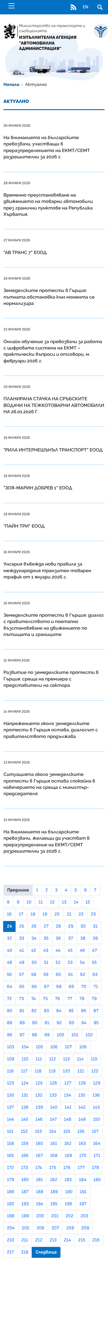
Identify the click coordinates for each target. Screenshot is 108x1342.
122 (94, 1071)
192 (10, 1204)
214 (67, 1240)
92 (59, 1023)
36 (58, 938)
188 (39, 1192)
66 (34, 987)
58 (33, 974)
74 (33, 999)
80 (9, 1011)
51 (46, 962)
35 (45, 938)
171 (97, 1155)
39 (95, 938)
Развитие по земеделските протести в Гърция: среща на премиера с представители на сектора (50, 679)
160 (39, 1143)
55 (94, 962)
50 (34, 962)
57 (21, 974)
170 (82, 1155)
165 (10, 1155)
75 (45, 999)
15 (88, 902)
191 (83, 1192)
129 (96, 1083)
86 (83, 1011)
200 (40, 1216)
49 (21, 962)
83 (46, 1011)
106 (54, 1047)
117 (24, 1071)
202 (69, 1216)
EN (85, 7)
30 (83, 926)
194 (39, 1204)
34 (33, 938)
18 (33, 914)
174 (38, 1168)
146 (39, 1119)
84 (58, 1011)
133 (53, 1095)
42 (33, 950)
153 (38, 1131)
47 (94, 950)
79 (94, 999)
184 (82, 1180)
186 (10, 1192)
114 (80, 1059)
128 (82, 1083)
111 (39, 1059)
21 (69, 914)
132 (39, 1095)
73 (21, 999)
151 (10, 1131)
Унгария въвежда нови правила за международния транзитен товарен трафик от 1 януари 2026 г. (47, 570)
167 (39, 1155)
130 (10, 1095)
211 (24, 1240)
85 (71, 1011)
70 (83, 987)
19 (44, 914)
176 (67, 1168)
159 (25, 1143)
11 (41, 902)
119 (52, 1071)
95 (96, 1023)
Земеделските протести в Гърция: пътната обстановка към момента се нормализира (48, 297)
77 (69, 999)
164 (96, 1143)
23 (93, 914)
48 (9, 962)
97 (21, 1035)
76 (57, 999)
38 (83, 938)
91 (47, 1023)
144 (10, 1119)
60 (58, 974)
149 (82, 1119)
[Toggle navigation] (11, 5)
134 (67, 1095)
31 (95, 926)
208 (70, 1228)
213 (53, 1240)
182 (53, 1180)
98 (34, 1035)
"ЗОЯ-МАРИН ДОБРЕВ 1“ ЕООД (37, 488)
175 (52, 1168)
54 (82, 962)
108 (83, 1047)
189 (54, 1192)
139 (39, 1107)
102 (89, 1035)
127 (67, 1083)
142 (82, 1107)
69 (71, 987)
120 (66, 1071)
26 (34, 926)
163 (82, 1143)
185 (97, 1180)
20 (57, 914)
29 (70, 926)
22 (81, 914)
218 (24, 1252)
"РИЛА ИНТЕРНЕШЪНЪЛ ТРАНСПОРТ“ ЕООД (53, 450)
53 (70, 962)
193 (25, 1204)
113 (66, 1059)
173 (24, 1168)
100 (60, 1035)
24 (9, 926)
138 (25, 1107)
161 (53, 1143)
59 (46, 974)
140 (53, 1107)
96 (9, 1035)
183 (68, 1180)
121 (80, 1071)
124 (25, 1083)
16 (9, 914)
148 (67, 1119)
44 (58, 950)
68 (58, 987)
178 (95, 1168)
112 (52, 1059)
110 (25, 1059)
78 (82, 999)
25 (21, 926)
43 (45, 950)
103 (10, 1047)
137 (10, 1107)
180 (25, 1180)
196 (68, 1204)
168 (54, 1155)
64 (9, 987)
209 (85, 1228)
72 (9, 999)
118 (38, 1071)
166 (25, 1155)
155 (66, 1131)
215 (81, 1240)
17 (21, 914)
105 (39, 1047)
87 (95, 1011)
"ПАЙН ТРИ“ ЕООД (24, 526)
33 (21, 938)
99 (47, 1035)
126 (53, 1083)
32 (9, 938)
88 (9, 1023)
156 (81, 1131)
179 (10, 1180)
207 (55, 1228)
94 (83, 1023)
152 (24, 1131)
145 (24, 1119)
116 (10, 1071)
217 (10, 1252)
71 (96, 987)
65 (21, 987)
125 (38, 1083)
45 (70, 950)
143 (96, 1107)
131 (24, 1095)
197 (82, 1204)
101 (74, 1035)
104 (25, 1047)
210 (10, 1240)
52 (58, 962)
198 (10, 1216)
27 (46, 926)
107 (68, 1047)
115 (94, 1059)
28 (58, 926)
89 (22, 1023)
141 (68, 1107)
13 (64, 902)
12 (52, 902)
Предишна (18, 890)
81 (22, 1011)
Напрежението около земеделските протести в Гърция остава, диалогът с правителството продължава (50, 730)
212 (38, 1240)
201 (54, 1216)
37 (70, 938)
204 (11, 1228)
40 (9, 950)
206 (40, 1228)
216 (96, 1240)
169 (68, 1155)
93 (71, 1023)
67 (46, 987)
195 (54, 1204)
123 (10, 1083)
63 (95, 974)
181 (39, 1180)
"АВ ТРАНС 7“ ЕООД (25, 252)
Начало (11, 84)
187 (25, 1192)
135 (81, 1095)
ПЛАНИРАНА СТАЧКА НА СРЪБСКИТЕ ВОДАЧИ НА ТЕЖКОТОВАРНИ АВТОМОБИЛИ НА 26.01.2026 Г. (53, 405)
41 (21, 950)
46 (82, 950)
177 (81, 1168)
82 (34, 1011)
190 (69, 1192)
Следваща (46, 1252)
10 (29, 902)
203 (84, 1216)
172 (10, 1168)
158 (10, 1143)
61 (70, 974)
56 (9, 974)
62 (82, 974)
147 (53, 1119)
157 (95, 1131)
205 (25, 1228)
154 (52, 1131)
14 (76, 902)
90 (34, 1023)
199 (25, 1216)
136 (96, 1095)
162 (67, 1143)
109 (10, 1059)
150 (96, 1119)
